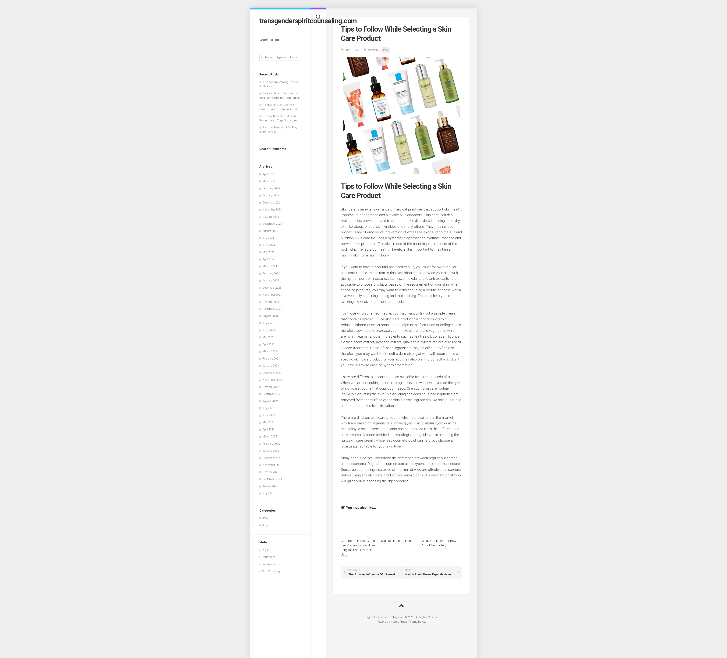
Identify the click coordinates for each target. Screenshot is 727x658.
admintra (373, 50)
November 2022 (272, 379)
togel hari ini (269, 39)
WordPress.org (270, 571)
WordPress (400, 621)
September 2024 (272, 223)
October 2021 (271, 472)
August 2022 (270, 401)
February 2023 (271, 358)
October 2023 (271, 301)
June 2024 (269, 245)
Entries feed (268, 557)
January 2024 (271, 280)
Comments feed (271, 564)
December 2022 (272, 372)
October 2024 (271, 216)
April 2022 (269, 429)
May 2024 (268, 252)
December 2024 (272, 202)
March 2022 (270, 436)
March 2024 (270, 266)
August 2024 (270, 230)
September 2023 (272, 308)
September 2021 (272, 479)
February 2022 (271, 443)
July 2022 (268, 408)
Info (265, 518)
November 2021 (272, 464)
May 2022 (268, 422)
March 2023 (270, 351)
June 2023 (269, 330)
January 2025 (271, 195)
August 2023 (270, 316)
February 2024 (271, 273)
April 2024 (269, 259)
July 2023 (268, 323)
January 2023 (271, 365)
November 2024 (272, 209)
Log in (265, 550)
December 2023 (272, 287)
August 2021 (270, 486)
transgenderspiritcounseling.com (280, 21)
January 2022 (271, 450)
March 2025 (270, 181)
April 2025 (269, 174)
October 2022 (271, 386)
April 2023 (269, 344)
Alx (424, 621)
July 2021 (268, 493)
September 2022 (272, 393)
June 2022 (269, 415)
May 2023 (268, 337)
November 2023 (272, 294)
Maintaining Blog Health (397, 541)
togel (266, 525)
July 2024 (268, 237)
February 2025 (271, 188)
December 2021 (272, 457)
